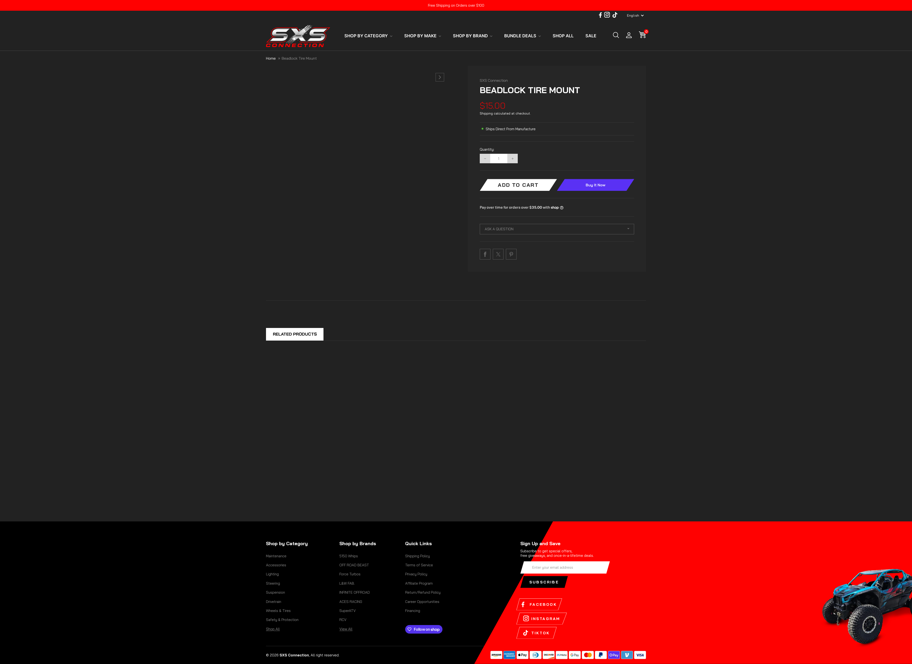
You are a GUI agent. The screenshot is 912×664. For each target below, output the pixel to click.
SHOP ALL (563, 35)
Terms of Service (419, 565)
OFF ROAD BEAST (354, 565)
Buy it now (595, 185)
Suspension (275, 592)
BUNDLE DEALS (520, 35)
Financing (412, 610)
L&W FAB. (347, 583)
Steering (273, 583)
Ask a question (499, 229)
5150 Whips (348, 556)
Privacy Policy (416, 574)
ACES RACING (350, 601)
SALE (590, 35)
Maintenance (276, 556)
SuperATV (347, 610)
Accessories (276, 565)
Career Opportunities (422, 601)
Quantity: (487, 149)
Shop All (273, 629)
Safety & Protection (282, 619)
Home (271, 58)
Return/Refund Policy (423, 592)
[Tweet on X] (498, 254)
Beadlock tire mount (299, 58)
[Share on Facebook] (485, 254)
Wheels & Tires (278, 610)
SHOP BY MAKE (420, 35)
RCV (343, 619)
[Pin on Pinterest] (511, 254)
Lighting (272, 574)
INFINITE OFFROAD (354, 592)
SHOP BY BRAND (471, 35)
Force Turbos (350, 574)
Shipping (486, 113)
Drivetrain (273, 601)
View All (345, 629)
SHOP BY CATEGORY (366, 35)
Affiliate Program (419, 583)
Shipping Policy (417, 556)
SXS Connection (494, 80)
